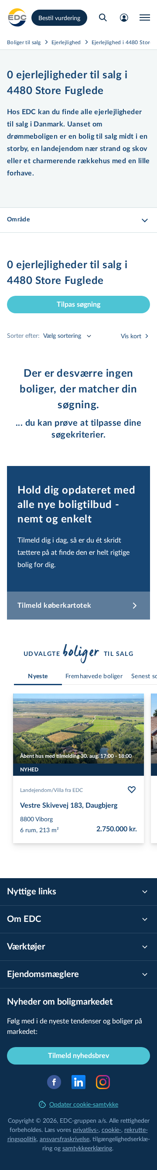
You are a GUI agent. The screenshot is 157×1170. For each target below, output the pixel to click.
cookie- (111, 1129)
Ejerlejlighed (66, 42)
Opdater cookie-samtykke (83, 1104)
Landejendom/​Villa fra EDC (51, 790)
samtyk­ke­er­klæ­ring (87, 1148)
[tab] (38, 676)
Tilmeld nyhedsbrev (78, 1055)
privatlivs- (86, 1129)
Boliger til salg (24, 42)
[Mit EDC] (124, 17)
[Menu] (145, 17)
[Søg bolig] (103, 17)
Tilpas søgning (78, 304)
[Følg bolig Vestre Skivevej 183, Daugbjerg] (131, 790)
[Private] (17, 17)
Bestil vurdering (59, 17)
